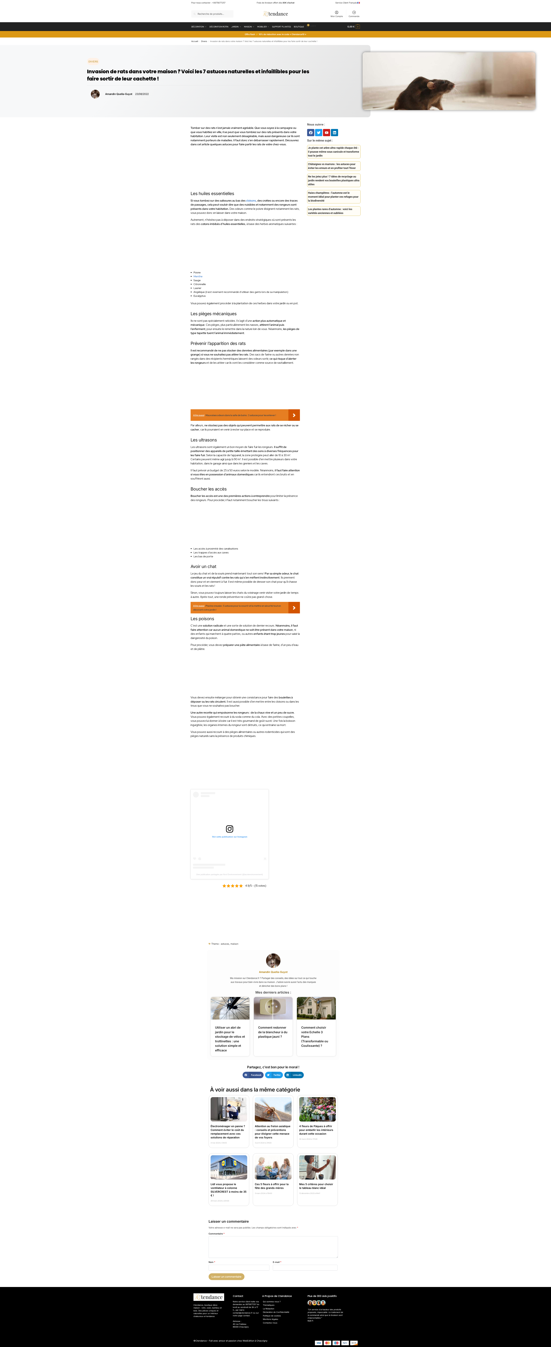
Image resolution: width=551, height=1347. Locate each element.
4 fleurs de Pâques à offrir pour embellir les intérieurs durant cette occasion (316, 1130)
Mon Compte (337, 16)
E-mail (277, 1262)
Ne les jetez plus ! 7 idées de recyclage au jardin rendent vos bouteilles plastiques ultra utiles (333, 180)
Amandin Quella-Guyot (273, 971)
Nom (212, 1262)
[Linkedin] (334, 132)
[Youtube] (326, 132)
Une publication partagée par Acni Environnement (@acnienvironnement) (229, 874)
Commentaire (217, 1233)
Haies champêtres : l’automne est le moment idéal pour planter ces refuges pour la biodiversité (333, 196)
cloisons (251, 200)
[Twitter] (318, 132)
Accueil (194, 41)
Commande (354, 16)
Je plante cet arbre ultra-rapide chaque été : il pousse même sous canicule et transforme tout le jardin (333, 151)
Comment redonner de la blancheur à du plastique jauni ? (272, 1032)
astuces (225, 943)
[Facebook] (310, 132)
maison (234, 943)
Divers (204, 41)
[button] (353, 26)
